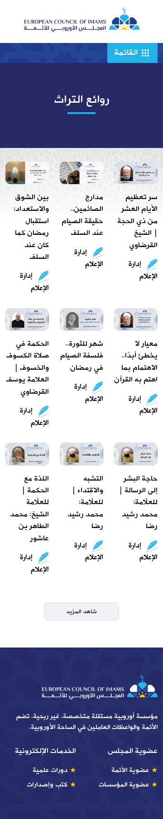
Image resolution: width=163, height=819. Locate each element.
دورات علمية (50, 770)
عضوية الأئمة (130, 770)
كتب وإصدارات (47, 784)
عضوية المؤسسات (124, 784)
